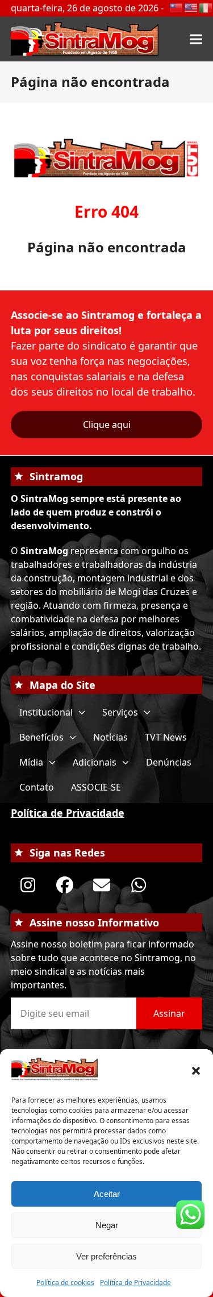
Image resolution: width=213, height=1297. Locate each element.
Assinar (169, 1013)
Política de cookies (65, 1282)
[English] (191, 7)
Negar (106, 1225)
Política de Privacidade (135, 1282)
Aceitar (107, 1194)
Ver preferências (106, 1256)
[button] (196, 1070)
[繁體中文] (176, 7)
